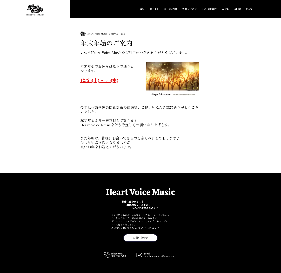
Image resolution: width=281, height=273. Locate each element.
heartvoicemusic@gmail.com (159, 256)
